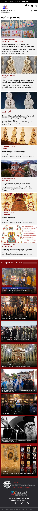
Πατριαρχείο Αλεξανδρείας (9, 337)
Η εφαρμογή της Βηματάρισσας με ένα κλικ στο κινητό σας (18, 473)
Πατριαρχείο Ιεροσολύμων (11, 288)
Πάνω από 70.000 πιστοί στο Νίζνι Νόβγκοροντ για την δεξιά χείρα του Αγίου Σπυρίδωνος (18, 412)
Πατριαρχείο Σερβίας (7, 388)
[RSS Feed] (36, 6)
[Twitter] (32, 6)
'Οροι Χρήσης (28, 509)
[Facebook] (26, 6)
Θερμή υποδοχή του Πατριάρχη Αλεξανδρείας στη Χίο (16, 339)
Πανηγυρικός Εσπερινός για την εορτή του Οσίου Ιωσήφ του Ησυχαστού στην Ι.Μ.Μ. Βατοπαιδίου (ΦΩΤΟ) (18, 317)
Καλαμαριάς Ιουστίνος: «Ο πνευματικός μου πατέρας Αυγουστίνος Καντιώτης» (16, 441)
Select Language (22, 1)
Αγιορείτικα (4, 314)
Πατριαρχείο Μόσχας (7, 410)
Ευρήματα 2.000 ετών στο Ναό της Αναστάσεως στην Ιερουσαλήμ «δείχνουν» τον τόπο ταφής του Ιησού (16, 365)
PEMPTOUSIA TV (5, 438)
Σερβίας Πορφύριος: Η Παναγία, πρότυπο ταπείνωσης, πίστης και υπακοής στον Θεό (18, 391)
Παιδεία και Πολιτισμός (8, 362)
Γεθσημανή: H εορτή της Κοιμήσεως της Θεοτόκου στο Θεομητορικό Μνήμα (17, 291)
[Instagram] (29, 6)
